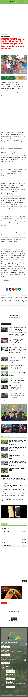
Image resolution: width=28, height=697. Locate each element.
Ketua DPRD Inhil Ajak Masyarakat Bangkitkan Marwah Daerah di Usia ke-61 (18, 373)
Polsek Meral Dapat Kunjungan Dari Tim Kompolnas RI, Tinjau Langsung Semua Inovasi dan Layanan (13, 490)
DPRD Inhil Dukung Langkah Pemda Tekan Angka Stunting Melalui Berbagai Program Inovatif (16, 388)
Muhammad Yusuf (6, 50)
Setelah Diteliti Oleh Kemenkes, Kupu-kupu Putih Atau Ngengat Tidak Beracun (17, 441)
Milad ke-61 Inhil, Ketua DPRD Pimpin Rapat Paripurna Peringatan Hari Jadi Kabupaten (17, 367)
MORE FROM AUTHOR (17, 324)
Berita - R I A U (5, 436)
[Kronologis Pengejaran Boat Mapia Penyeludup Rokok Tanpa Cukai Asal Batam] (4, 463)
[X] (10, 289)
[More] (22, 289)
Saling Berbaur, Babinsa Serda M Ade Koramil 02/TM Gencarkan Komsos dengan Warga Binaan (20, 299)
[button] (2, 2)
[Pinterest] (13, 289)
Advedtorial (4, 342)
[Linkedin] (19, 289)
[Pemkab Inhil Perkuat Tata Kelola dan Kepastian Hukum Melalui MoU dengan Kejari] (4, 395)
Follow (24, 531)
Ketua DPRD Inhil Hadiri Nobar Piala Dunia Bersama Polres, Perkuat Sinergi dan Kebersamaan (17, 360)
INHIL (9, 36)
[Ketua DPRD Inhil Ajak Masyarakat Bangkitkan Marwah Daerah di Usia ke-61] (4, 373)
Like (25, 528)
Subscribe (23, 545)
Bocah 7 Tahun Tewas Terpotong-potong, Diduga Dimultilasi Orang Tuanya (16, 455)
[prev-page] (2, 400)
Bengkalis (3, 330)
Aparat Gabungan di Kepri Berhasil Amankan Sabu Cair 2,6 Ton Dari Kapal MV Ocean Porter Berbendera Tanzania (14, 499)
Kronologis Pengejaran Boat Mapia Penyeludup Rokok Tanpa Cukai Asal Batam (17, 462)
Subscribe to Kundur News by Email (9, 610)
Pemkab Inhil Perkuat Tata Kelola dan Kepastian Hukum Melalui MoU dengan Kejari (17, 395)
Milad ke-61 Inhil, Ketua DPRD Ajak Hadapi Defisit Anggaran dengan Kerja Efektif (16, 380)
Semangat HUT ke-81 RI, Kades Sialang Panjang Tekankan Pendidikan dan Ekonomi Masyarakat (17, 341)
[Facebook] (7, 289)
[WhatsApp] (16, 289)
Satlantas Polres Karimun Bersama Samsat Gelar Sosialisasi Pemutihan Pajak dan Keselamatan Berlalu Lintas (13, 480)
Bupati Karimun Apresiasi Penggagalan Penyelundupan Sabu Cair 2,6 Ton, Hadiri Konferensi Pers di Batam (14, 494)
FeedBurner (16, 620)
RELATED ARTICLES (6, 324)
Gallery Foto (4, 368)
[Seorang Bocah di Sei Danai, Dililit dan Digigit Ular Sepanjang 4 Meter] (4, 449)
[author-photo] (14, 313)
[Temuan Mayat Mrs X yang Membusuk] (4, 470)
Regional (6, 34)
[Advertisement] (14, 18)
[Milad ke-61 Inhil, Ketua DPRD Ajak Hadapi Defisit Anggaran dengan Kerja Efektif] (4, 380)
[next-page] (4, 400)
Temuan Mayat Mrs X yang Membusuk (17, 468)
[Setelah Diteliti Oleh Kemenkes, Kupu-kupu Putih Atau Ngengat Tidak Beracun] (4, 442)
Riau (10, 34)
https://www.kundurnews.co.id (14, 317)
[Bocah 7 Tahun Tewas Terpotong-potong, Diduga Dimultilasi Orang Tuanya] (4, 455)
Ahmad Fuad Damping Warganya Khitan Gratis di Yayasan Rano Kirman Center (7, 299)
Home (2, 34)
